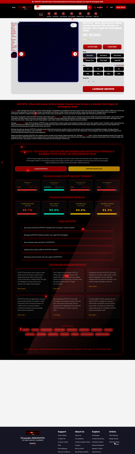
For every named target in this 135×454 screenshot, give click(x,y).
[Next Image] (75, 54)
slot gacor (58, 117)
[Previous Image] (21, 54)
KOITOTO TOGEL (96, 330)
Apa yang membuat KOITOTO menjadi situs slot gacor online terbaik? (49, 228)
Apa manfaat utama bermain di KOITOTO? (39, 242)
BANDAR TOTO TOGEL (102, 334)
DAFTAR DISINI (92, 47)
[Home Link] (25, 7)
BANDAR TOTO (53, 334)
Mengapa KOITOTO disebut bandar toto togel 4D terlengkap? (46, 235)
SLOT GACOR (30, 334)
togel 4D (45, 131)
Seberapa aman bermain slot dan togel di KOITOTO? (43, 257)
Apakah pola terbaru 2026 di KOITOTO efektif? (41, 250)
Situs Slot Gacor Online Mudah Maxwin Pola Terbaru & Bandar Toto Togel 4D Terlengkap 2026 (67, 349)
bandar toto (21, 123)
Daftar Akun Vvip (94, 169)
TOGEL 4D (75, 334)
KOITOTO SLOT (84, 330)
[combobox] (60, 7)
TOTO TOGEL (64, 334)
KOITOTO (14, 110)
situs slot (85, 135)
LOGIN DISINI (112, 47)
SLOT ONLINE (41, 334)
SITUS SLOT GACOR (87, 334)
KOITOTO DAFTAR (46, 330)
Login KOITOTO (41, 169)
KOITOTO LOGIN (59, 330)
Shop (13, 7)
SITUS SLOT (108, 330)
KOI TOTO (35, 330)
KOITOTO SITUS (72, 330)
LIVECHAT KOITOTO (103, 89)
